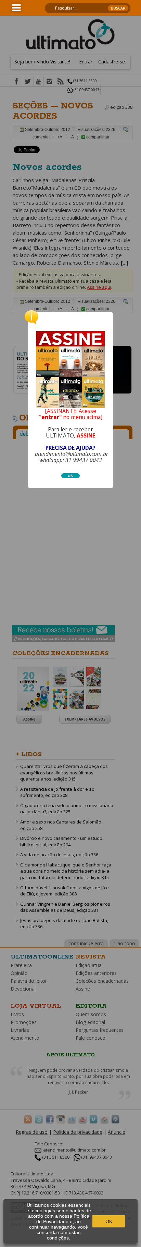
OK (108, 1221)
